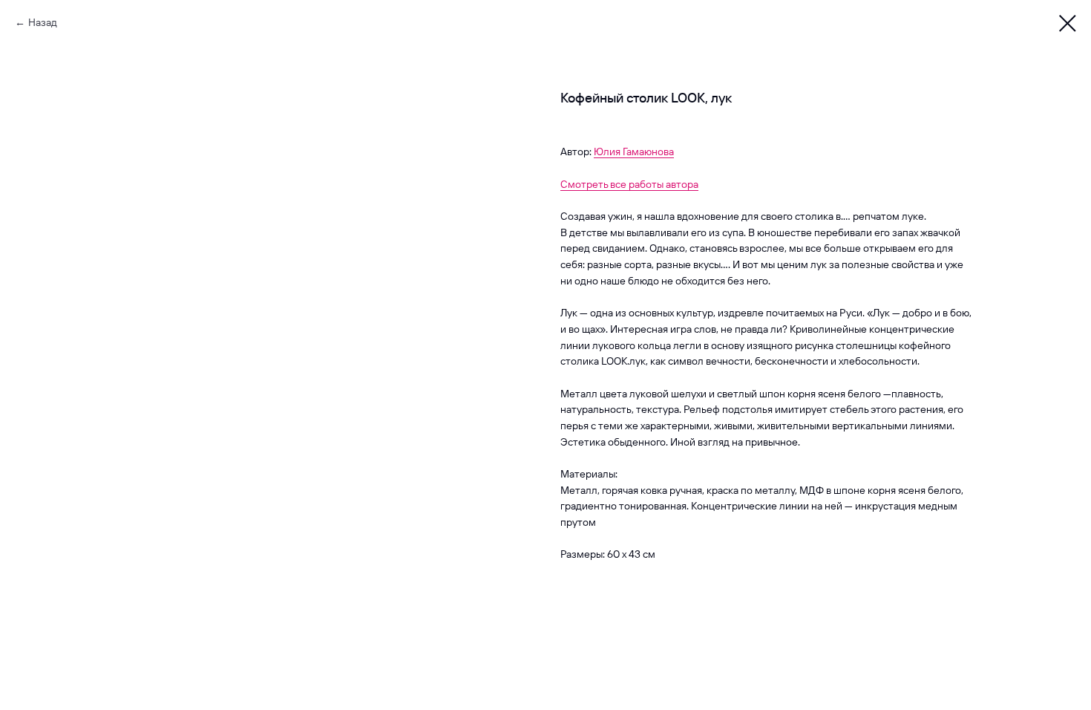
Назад (42, 22)
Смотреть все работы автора (629, 184)
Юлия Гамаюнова (634, 151)
